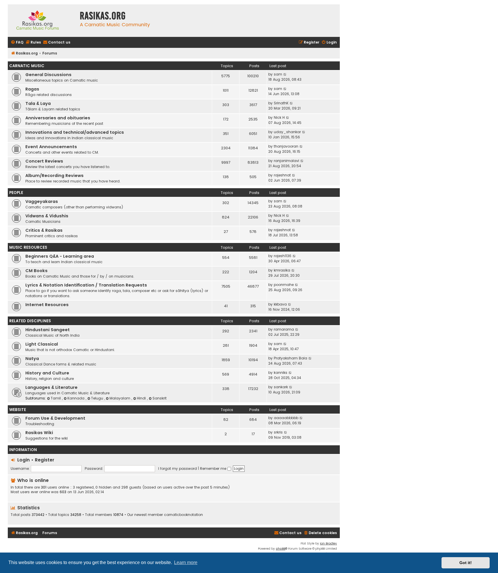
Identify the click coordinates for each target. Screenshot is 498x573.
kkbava (280, 304)
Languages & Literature (51, 387)
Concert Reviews (44, 161)
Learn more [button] (185, 562)
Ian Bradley (328, 543)
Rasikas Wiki (39, 433)
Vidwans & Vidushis (46, 216)
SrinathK (281, 103)
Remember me (213, 468)
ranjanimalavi (286, 160)
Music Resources (28, 247)
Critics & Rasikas (44, 230)
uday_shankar (287, 131)
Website (17, 409)
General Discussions (48, 75)
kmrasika (282, 270)
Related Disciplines (30, 321)
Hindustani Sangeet (47, 330)
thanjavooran (286, 146)
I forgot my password (177, 468)
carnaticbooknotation (183, 514)
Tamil (56, 398)
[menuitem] (17, 42)
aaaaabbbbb (286, 417)
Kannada (76, 398)
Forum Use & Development (55, 418)
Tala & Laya (38, 103)
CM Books (36, 271)
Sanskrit (159, 398)
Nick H (279, 117)
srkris (278, 432)
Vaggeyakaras (41, 201)
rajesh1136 (282, 255)
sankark (281, 386)
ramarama (284, 329)
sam (278, 74)
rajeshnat (282, 175)
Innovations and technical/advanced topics (74, 132)
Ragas (32, 89)
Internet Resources (47, 305)
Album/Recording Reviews (54, 175)
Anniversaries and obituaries (57, 118)
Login (23, 460)
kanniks (280, 372)
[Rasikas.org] (42, 20)
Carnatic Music (26, 66)
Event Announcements (51, 147)
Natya (32, 358)
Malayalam (120, 398)
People (16, 192)
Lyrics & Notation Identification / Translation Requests (86, 285)
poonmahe (284, 284)
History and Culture (47, 373)
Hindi (142, 398)
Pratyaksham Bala (290, 358)
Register (44, 460)
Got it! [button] (465, 562)
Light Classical (41, 344)
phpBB (280, 548)
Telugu (97, 398)
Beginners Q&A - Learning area (59, 256)
